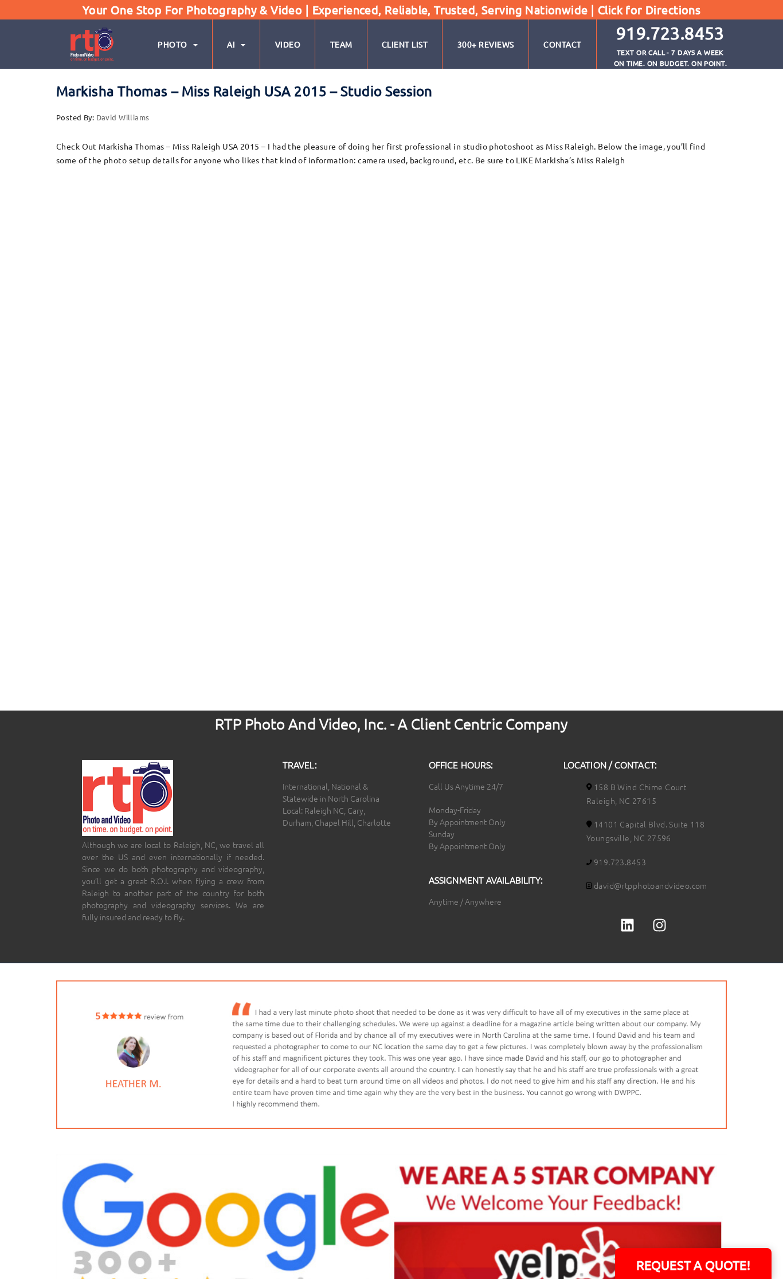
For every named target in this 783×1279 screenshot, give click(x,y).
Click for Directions (649, 9)
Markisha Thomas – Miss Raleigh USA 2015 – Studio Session (244, 91)
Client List (405, 44)
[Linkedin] (627, 925)
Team (341, 44)
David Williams (123, 117)
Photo (172, 44)
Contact (562, 44)
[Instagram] (659, 925)
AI (231, 44)
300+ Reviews (485, 44)
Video (288, 44)
